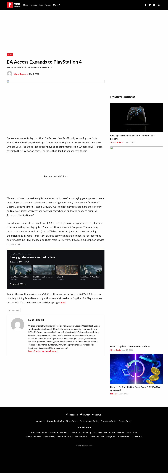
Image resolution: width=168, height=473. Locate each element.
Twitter (86, 414)
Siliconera (97, 432)
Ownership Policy (109, 421)
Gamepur (64, 432)
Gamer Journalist (33, 436)
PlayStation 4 (14, 310)
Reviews (48, 5)
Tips (41, 5)
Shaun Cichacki (116, 142)
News (25, 5)
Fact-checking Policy (89, 421)
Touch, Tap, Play (96, 436)
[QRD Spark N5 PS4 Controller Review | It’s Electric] (136, 118)
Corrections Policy (55, 421)
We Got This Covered (114, 432)
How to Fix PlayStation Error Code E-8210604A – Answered (135, 389)
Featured (33, 5)
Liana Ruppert (21, 74)
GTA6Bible (137, 436)
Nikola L (113, 394)
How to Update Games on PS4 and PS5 (130, 346)
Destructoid (131, 432)
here (63, 302)
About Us (57, 3)
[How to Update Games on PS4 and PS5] (136, 245)
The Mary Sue (81, 436)
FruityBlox (110, 436)
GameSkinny (49, 436)
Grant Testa (115, 350)
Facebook (73, 414)
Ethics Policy (72, 421)
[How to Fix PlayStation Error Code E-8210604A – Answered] (136, 369)
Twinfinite (53, 432)
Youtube (98, 414)
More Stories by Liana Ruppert (43, 351)
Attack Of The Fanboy (81, 432)
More (58, 6)
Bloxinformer (123, 436)
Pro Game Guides (39, 432)
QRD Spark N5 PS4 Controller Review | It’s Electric (132, 137)
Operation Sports (65, 436)
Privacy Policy (125, 421)
